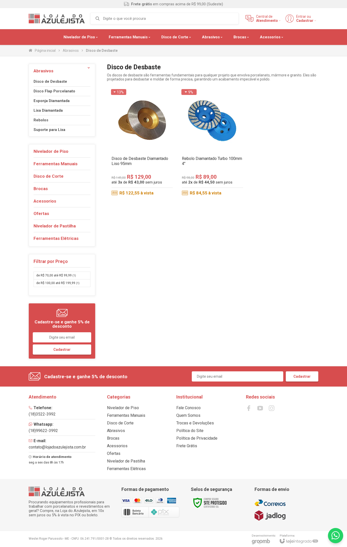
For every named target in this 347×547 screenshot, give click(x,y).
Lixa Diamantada (48, 110)
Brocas (113, 438)
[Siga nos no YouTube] (260, 408)
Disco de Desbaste (50, 81)
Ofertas (113, 453)
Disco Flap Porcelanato (54, 91)
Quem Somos (188, 415)
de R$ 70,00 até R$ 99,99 (56, 275)
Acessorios (117, 445)
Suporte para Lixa (49, 130)
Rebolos (41, 120)
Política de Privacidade (196, 438)
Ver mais (142, 167)
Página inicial (45, 50)
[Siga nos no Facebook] (248, 408)
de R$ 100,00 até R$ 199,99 (58, 283)
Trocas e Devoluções (195, 423)
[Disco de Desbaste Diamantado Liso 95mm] (142, 143)
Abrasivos (71, 50)
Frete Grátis (186, 445)
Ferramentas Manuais (126, 415)
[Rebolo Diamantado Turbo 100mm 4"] (212, 143)
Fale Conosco (188, 407)
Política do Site (189, 430)
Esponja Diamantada (52, 101)
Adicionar (221, 167)
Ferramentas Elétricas (126, 468)
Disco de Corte (120, 423)
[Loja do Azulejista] (57, 18)
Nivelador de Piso (123, 407)
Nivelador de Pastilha (126, 461)
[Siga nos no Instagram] (271, 408)
